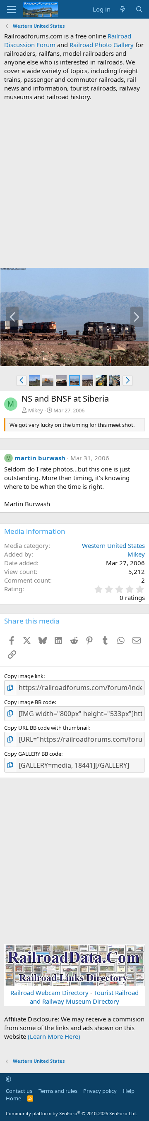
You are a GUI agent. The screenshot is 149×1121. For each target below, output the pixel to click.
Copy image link (23, 676)
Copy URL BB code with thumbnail (46, 727)
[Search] (139, 9)
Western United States (113, 545)
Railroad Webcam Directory (49, 992)
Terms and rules (57, 1091)
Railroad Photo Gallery (102, 44)
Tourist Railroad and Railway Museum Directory (84, 996)
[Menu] (11, 9)
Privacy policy (100, 1091)
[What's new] (123, 9)
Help (129, 1091)
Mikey (35, 410)
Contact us (19, 1091)
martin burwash (39, 458)
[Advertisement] (74, 184)
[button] (21, 380)
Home (13, 1098)
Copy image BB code (29, 702)
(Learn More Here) (54, 1036)
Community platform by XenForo (71, 1113)
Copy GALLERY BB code (32, 753)
